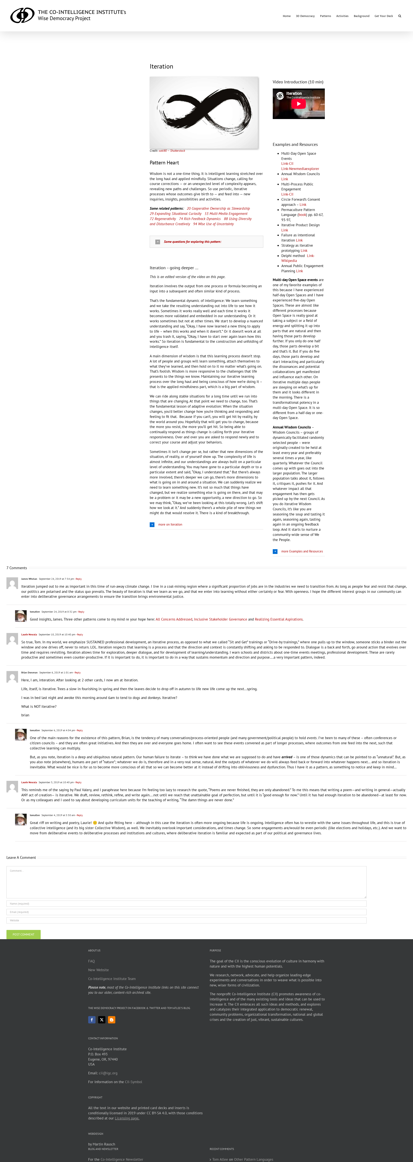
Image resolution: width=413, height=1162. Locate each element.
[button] (399, 15)
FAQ (91, 961)
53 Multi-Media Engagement (226, 213)
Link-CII (287, 163)
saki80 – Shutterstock (172, 151)
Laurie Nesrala (29, 634)
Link (284, 179)
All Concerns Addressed (174, 619)
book (302, 214)
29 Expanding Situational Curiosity (175, 213)
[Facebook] (92, 1019)
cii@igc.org (108, 1073)
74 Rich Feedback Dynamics (200, 218)
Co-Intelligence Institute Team (112, 978)
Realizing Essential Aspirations (279, 619)
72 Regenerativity (163, 218)
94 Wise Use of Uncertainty (213, 224)
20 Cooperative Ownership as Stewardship (218, 208)
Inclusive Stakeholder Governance (220, 619)
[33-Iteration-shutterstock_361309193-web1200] (204, 78)
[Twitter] (101, 1019)
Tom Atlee (220, 1159)
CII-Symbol (133, 1081)
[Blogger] (111, 1019)
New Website (98, 970)
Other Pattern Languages (253, 1159)
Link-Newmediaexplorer (300, 168)
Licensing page (127, 1118)
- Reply (78, 578)
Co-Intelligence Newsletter (122, 1159)
